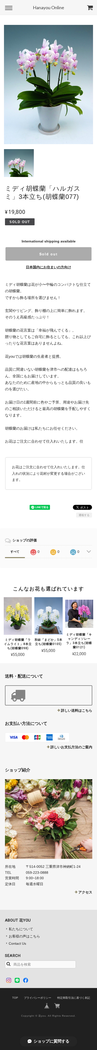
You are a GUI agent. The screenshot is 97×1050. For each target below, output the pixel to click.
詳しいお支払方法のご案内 (71, 747)
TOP (15, 997)
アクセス (85, 892)
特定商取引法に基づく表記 (73, 997)
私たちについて (21, 929)
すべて (14, 551)
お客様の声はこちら (24, 936)
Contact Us (17, 943)
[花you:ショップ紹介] (48, 819)
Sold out (48, 253)
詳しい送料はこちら (76, 710)
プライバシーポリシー (37, 997)
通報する (84, 515)
